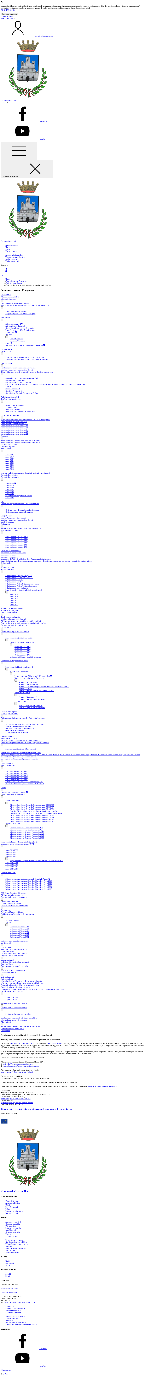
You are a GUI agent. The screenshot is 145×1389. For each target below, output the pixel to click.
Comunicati (9, 1263)
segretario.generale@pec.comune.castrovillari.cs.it (21, 1066)
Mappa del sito (6, 1370)
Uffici (7, 1205)
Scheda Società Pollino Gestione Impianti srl (21, 586)
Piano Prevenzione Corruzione (16, 312)
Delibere (8, 334)
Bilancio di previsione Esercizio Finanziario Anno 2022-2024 (32, 817)
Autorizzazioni (10, 1250)
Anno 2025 (9, 469)
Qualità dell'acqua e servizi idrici (12, 991)
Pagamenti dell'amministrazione (12, 955)
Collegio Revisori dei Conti (15, 380)
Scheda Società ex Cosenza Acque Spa (19, 578)
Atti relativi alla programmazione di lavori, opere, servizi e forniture (25, 743)
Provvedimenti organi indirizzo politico (15, 632)
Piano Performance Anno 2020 (16, 539)
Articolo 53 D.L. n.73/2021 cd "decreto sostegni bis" (24, 782)
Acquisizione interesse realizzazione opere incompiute (24, 724)
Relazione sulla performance (11, 551)
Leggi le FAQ (10, 1306)
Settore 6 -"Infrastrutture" (28, 697)
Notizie (8, 1261)
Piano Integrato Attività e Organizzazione (20, 330)
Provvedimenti (6, 627)
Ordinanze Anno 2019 (22, 647)
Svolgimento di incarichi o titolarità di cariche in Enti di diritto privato (25, 420)
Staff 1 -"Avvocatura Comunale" (30, 706)
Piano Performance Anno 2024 (16, 547)
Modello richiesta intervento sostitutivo (102, 1086)
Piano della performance (9, 530)
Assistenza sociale (11, 259)
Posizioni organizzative (9, 444)
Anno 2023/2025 (11, 867)
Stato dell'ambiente (7, 977)
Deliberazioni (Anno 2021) (19, 931)
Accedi (3, 275)
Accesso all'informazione (14, 255)
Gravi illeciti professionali (14, 730)
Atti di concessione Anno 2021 (16, 780)
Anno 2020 (9, 459)
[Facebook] (6, 269)
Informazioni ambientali (9, 972)
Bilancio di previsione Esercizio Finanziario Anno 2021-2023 (32, 815)
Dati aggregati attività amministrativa (14, 625)
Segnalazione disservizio (14, 1310)
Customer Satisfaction (9, 1292)
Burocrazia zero (6, 349)
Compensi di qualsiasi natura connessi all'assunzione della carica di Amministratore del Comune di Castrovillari (45, 384)
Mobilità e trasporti (12, 1236)
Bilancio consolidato (8, 873)
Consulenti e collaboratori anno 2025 (14, 422)
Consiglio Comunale (17, 341)
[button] (11, 245)
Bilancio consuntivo (12, 823)
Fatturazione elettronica (9, 1289)
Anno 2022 (9, 463)
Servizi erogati (6, 943)
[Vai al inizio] (2, 1118)
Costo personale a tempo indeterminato (19, 512)
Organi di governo (12, 1201)
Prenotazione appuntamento (15, 1308)
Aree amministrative (12, 1203)
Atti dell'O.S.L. (10, 922)
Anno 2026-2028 (11, 850)
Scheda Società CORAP (14, 580)
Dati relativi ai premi (8, 555)
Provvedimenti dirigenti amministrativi (14, 661)
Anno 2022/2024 (11, 865)
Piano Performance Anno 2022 (16, 543)
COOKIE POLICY (8, 10)
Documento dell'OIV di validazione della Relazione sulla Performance (26, 559)
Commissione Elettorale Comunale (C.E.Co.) (21, 393)
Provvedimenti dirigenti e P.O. (20, 671)
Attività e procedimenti (14, 283)
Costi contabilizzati (7, 951)
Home (7, 279)
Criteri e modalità (7, 763)
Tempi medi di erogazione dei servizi (14, 949)
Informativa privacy (12, 1318)
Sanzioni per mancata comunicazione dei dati (17, 370)
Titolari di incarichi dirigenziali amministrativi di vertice (20, 440)
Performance (5, 524)
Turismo (8, 1234)
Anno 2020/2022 (11, 856)
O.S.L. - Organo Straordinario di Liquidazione (17, 914)
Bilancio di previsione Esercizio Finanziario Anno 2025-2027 (32, 807)
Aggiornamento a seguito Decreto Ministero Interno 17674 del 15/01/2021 (36, 861)
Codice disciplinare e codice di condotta (19, 328)
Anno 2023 (9, 465)
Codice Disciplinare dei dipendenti (13, 518)
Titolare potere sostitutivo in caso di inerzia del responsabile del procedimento (36, 1109)
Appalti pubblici (11, 1230)
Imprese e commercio (13, 1228)
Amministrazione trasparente (15, 1316)
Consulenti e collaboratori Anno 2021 (14, 430)
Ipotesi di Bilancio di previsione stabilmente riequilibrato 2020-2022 (34, 811)
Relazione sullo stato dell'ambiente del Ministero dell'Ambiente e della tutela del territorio (32, 989)
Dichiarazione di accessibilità (15, 1322)
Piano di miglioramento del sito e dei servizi (21, 1324)
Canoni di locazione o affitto (11, 904)
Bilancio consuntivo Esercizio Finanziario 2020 (27, 834)
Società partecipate (7, 569)
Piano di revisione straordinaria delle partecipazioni (23, 590)
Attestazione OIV (7, 351)
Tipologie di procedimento (10, 617)
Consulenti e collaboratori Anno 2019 (14, 426)
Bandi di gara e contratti (9, 714)
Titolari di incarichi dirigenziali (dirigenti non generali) (20, 442)
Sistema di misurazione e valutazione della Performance (21, 528)
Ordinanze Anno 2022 (22, 653)
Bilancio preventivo (12, 801)
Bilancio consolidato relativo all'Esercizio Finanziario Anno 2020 (28, 885)
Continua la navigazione (9, 14)
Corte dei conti (6, 910)
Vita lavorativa (10, 1226)
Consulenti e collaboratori (10, 415)
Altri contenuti (6, 1022)
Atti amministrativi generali (15, 326)
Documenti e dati (11, 1213)
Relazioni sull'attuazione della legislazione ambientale (20, 985)
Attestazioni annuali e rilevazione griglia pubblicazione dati (26, 360)
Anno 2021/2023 (11, 863)
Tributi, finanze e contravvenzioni (17, 1244)
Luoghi (8, 1274)
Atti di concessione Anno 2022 (16, 772)
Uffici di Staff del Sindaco (14, 405)
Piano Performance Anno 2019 (16, 537)
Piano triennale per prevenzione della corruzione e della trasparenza (25, 305)
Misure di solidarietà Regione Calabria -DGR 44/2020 (24, 784)
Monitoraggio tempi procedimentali (13, 619)
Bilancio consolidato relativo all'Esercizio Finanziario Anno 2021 (28, 887)
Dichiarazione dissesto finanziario (13, 895)
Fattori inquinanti (7, 979)
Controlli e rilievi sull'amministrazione (14, 906)
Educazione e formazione (14, 1240)
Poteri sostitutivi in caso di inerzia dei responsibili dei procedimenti (24, 623)
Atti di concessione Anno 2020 (16, 778)
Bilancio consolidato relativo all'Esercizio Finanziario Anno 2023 (28, 881)
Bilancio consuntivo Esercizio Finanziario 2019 (27, 832)
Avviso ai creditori (12, 920)
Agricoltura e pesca (12, 1252)
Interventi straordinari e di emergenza (14, 1020)
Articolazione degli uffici (10, 397)
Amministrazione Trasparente (16, 281)
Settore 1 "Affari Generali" (28, 682)
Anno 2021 (9, 461)
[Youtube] (6, 271)
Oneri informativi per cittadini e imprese (15, 303)
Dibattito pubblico (7, 736)
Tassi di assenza (6, 449)
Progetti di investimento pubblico (17, 732)
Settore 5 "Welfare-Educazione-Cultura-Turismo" (36, 691)
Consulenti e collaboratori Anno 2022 (14, 434)
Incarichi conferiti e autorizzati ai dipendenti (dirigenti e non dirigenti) (25, 473)
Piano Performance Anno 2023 (16, 545)
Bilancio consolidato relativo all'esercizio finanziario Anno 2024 (28, 879)
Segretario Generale (55, 1043)
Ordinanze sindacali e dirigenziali (22, 642)
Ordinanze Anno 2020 (22, 649)
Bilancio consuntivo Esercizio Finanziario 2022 (27, 838)
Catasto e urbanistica (12, 1232)
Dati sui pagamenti (7, 960)
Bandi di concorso (7, 522)
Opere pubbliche (7, 964)
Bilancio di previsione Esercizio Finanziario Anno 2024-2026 (32, 821)
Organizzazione (6, 363)
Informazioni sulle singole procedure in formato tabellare (21, 753)
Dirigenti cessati (6, 516)
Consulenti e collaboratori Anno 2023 (14, 432)
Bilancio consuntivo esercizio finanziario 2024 (26, 828)
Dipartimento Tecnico (22, 693)
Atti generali (5, 317)
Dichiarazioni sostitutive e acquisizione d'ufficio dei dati (21, 621)
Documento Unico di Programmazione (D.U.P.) (18, 844)
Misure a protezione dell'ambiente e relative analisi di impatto (22, 983)
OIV (2, 502)
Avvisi (7, 1265)
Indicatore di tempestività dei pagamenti (15, 962)
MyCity (5, 1374)
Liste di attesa (6, 947)
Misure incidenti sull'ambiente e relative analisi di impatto (21, 981)
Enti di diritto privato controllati (12, 608)
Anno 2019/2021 (11, 854)
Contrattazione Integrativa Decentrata (18, 496)
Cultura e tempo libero (13, 1224)
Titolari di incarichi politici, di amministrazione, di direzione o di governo (27, 372)
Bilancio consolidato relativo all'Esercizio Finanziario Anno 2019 (28, 883)
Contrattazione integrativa (10, 477)
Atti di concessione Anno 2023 (16, 774)
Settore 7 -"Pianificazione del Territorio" (33, 699)
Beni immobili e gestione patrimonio (14, 897)
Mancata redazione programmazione (18, 726)
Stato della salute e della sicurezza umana (15, 987)
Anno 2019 (9, 457)
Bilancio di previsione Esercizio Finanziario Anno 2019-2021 (32, 809)
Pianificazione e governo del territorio (14, 966)
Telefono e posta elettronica (11, 399)
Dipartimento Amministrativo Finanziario (20, 411)
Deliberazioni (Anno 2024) (19, 937)
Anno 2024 (9, 467)
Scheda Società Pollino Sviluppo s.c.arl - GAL (22, 584)
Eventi (7, 1276)
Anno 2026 (9, 455)
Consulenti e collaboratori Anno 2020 (14, 428)
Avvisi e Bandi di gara (9, 738)
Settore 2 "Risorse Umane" (28, 685)
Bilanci (3, 788)
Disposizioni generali (8, 299)
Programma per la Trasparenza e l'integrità (20, 314)
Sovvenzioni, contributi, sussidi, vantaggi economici (19, 759)
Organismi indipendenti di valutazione (14, 941)
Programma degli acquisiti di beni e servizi (20, 749)
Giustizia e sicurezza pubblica (16, 1242)
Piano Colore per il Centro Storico (13, 970)
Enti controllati (6, 563)
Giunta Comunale (16, 339)
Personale (4, 436)
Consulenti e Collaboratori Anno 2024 (14, 424)
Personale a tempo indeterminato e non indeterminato (20, 504)
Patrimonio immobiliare (9, 901)
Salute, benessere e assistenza (15, 1248)
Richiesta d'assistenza (13, 1312)
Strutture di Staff (11, 407)
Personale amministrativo (14, 1211)
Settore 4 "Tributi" (25, 689)
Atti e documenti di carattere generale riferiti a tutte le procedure (23, 718)
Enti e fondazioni (11, 1207)
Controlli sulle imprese (9, 712)
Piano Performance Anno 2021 (16, 541)
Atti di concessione (7, 765)
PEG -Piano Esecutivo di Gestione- (13, 893)
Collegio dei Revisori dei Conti (12, 912)
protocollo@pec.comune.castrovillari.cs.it (17, 1064)
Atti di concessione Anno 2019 (16, 776)
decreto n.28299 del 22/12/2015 (23, 1043)
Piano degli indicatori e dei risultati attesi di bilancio (19, 842)
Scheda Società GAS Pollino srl (16, 588)
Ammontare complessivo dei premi (13, 553)
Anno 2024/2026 (11, 869)
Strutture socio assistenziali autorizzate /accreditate (19, 1018)
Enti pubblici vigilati (8, 567)
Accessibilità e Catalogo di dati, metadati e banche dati (20, 1026)
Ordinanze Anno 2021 (22, 651)
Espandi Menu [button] (6, 295)
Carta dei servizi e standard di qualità (14, 953)
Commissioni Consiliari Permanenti (18, 382)
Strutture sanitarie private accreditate (14, 1003)
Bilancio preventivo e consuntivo (12, 794)
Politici (7, 1209)
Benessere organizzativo (9, 557)
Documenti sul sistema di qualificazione (19, 728)
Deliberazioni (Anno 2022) (19, 933)
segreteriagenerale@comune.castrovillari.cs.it (17, 1072)
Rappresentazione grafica (10, 610)
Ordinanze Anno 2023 (22, 655)
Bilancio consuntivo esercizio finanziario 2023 (26, 830)
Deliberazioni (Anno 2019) (19, 927)
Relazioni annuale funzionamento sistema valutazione (24, 357)
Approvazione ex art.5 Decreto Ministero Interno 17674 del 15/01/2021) (36, 813)
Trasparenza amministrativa (15, 257)
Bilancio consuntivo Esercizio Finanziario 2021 (27, 836)
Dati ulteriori (5, 1031)
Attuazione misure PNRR (10, 297)
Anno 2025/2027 (11, 852)
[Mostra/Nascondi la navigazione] (19, 151)
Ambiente (8, 1246)
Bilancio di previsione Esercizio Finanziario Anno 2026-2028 (32, 805)
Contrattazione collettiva (9, 475)
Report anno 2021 (11, 999)
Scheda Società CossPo (13, 582)
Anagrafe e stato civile (13, 1222)
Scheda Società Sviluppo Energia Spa (18, 576)
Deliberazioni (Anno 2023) (19, 935)
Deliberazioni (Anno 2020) (19, 929)
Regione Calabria (7, 16)
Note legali (9, 1320)
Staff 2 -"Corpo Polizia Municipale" (32, 708)
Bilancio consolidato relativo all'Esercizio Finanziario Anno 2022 (28, 889)
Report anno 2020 (11, 997)
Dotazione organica (8, 447)
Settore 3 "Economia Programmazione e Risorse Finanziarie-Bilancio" (44, 687)
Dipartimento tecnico (12, 409)
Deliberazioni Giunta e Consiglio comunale (25, 657)
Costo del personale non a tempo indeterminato (22, 510)
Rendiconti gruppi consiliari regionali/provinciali (18, 368)
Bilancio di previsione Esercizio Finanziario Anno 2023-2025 (32, 819)
